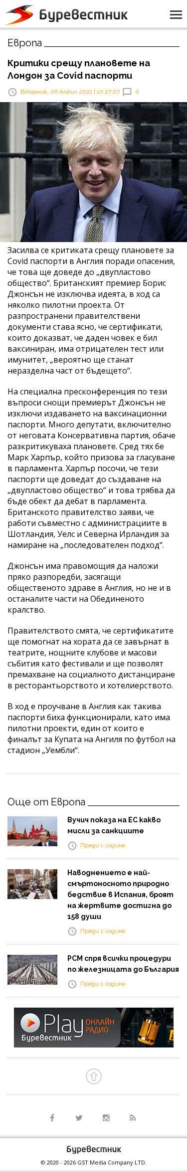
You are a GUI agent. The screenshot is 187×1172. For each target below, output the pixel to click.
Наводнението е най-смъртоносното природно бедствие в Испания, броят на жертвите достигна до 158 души (120, 894)
